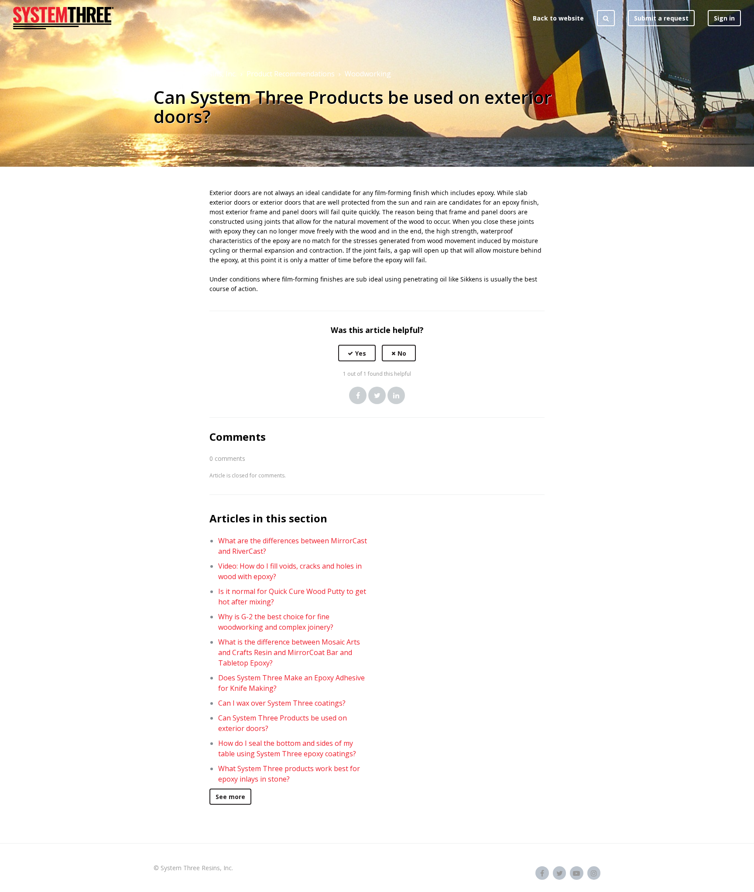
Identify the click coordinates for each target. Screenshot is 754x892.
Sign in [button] (724, 18)
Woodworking (368, 74)
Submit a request (661, 18)
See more (230, 797)
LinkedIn (396, 395)
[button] (357, 353)
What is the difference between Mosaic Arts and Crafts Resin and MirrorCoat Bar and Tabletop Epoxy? (289, 652)
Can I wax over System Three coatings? (282, 703)
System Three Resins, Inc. (195, 74)
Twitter (377, 395)
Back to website (558, 18)
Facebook (358, 395)
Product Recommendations (291, 74)
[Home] (63, 18)
